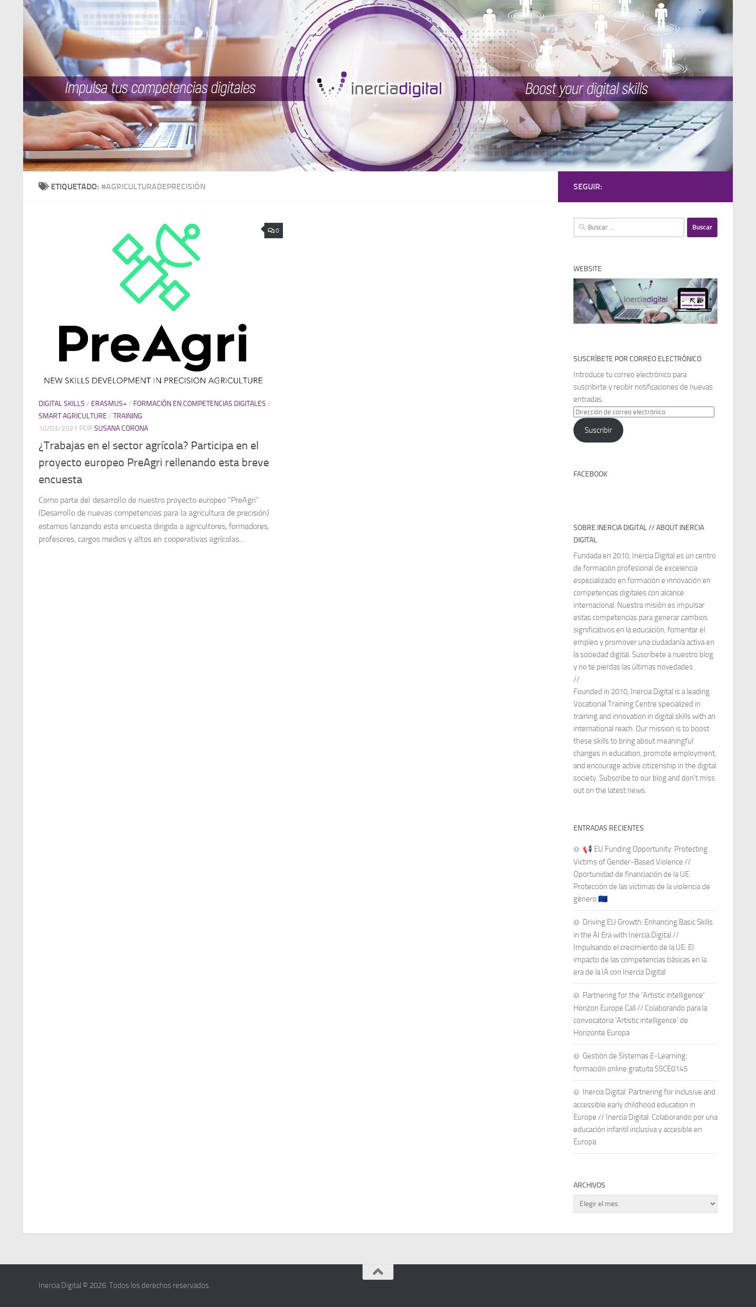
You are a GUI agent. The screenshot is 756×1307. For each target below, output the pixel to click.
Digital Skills (62, 403)
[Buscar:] (629, 227)
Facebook (590, 474)
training (127, 416)
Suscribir (598, 430)
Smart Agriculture (73, 416)
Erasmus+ (109, 403)
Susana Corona (121, 428)
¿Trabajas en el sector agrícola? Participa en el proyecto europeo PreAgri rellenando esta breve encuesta (154, 462)
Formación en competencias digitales (199, 403)
